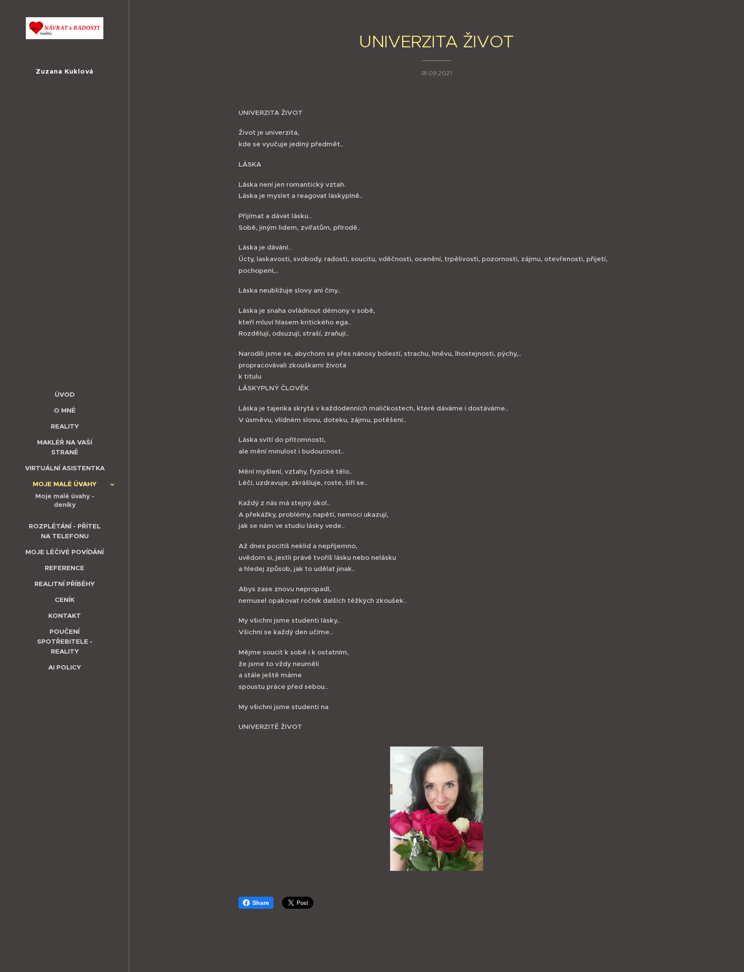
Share (260, 902)
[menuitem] (65, 394)
